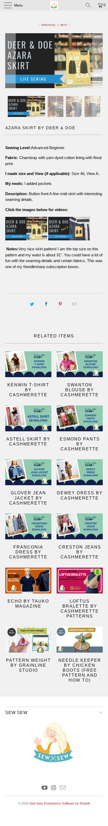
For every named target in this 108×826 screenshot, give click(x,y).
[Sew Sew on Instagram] (54, 788)
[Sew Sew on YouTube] (44, 788)
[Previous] (10, 60)
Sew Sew (35, 803)
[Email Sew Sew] (63, 788)
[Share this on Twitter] (32, 304)
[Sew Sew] (54, 5)
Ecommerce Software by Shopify (67, 803)
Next (64, 25)
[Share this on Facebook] (46, 304)
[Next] (97, 60)
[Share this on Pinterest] (60, 304)
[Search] (90, 5)
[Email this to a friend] (74, 304)
